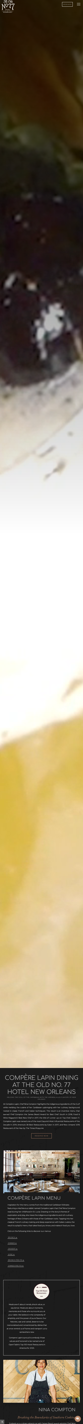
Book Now (67, 4)
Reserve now (41, 1136)
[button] (78, 4)
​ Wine (10, 1254)
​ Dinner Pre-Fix (15, 1266)
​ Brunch (11, 1237)
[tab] (40, 1189)
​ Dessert (11, 1249)
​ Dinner (11, 1243)
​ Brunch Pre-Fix (15, 1260)
